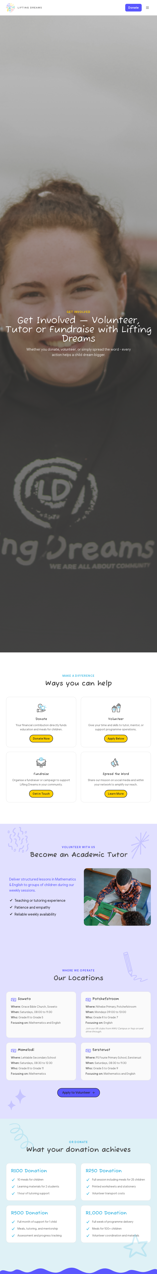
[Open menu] (147, 7)
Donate (133, 7)
